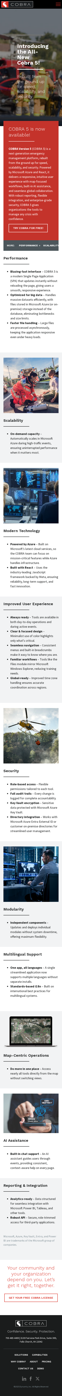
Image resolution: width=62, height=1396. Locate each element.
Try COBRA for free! (28, 228)
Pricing (46, 1361)
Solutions (21, 1355)
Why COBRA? (18, 1361)
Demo (40, 1368)
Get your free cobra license (31, 1297)
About (34, 1361)
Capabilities (40, 1355)
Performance (28, 245)
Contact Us (25, 1368)
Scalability (51, 245)
